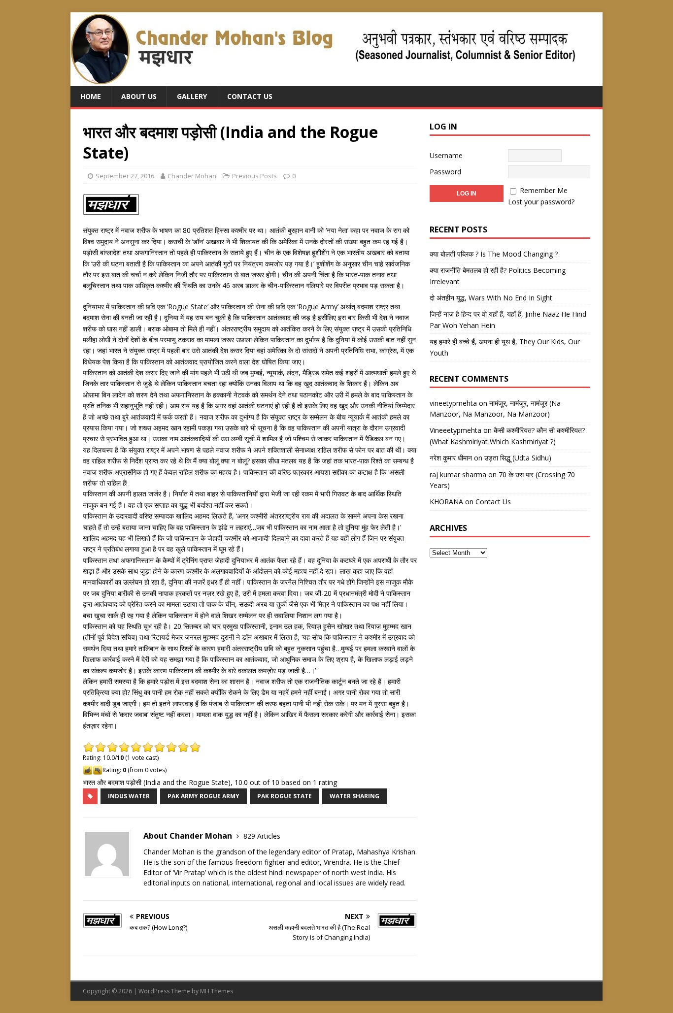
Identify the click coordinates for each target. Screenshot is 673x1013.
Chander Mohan (192, 175)
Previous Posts (254, 175)
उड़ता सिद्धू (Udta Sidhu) (517, 457)
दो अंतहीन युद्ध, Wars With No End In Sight (491, 297)
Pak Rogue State (284, 796)
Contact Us (249, 96)
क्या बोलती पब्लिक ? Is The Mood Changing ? (494, 254)
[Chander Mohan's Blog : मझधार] (322, 80)
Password (445, 171)
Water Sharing (354, 796)
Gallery (192, 96)
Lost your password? (541, 201)
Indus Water (129, 796)
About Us (139, 96)
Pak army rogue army (203, 796)
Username (446, 155)
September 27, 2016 (125, 175)
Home (90, 96)
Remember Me (544, 190)
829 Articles (261, 836)
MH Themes (216, 991)
